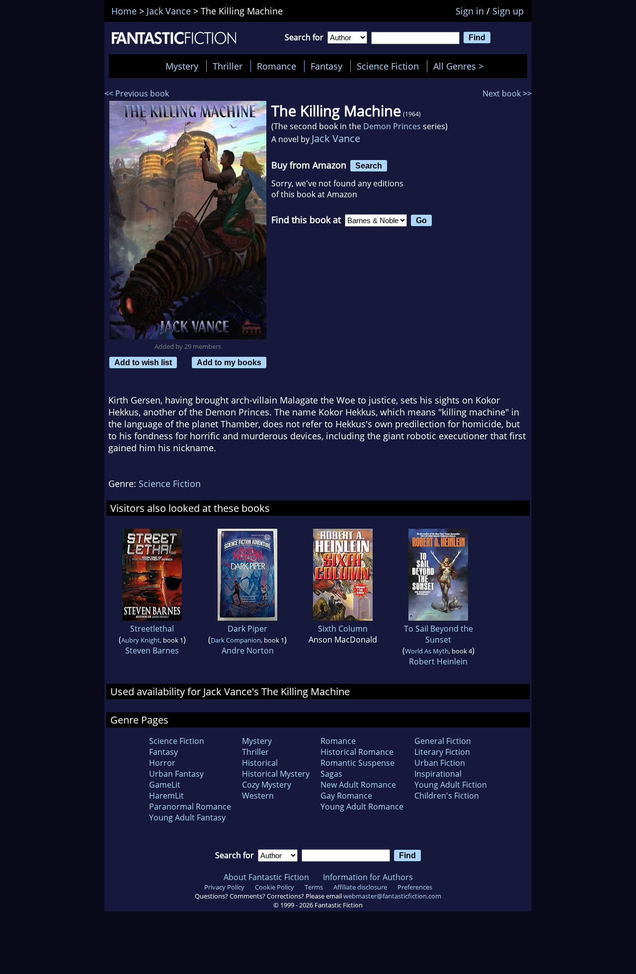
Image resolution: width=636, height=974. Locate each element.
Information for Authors (368, 877)
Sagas (331, 773)
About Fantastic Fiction (266, 877)
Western (258, 795)
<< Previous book (136, 93)
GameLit (164, 784)
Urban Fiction (439, 762)
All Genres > (460, 66)
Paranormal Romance (190, 806)
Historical (260, 762)
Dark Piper (247, 628)
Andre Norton (248, 650)
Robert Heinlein (438, 661)
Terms (314, 887)
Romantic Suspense (357, 762)
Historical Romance (357, 751)
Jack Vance (336, 138)
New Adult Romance (358, 784)
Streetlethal (152, 628)
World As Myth (427, 651)
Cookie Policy (274, 887)
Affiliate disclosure (360, 887)
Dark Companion (236, 640)
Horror (162, 762)
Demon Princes (392, 126)
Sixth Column (343, 628)
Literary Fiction (442, 751)
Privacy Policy (224, 887)
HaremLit (166, 795)
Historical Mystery (276, 773)
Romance (276, 66)
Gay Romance (346, 795)
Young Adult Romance (361, 806)
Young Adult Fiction (450, 784)
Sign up (508, 11)
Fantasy (326, 66)
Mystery (181, 66)
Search (368, 165)
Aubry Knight (140, 640)
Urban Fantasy (176, 773)
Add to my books (229, 362)
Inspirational (438, 773)
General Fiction (442, 740)
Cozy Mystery (266, 784)
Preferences (415, 887)
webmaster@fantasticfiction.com (392, 896)
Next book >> (507, 93)
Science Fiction (388, 66)
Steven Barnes (152, 650)
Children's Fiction (446, 795)
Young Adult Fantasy (187, 817)
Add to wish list (143, 362)
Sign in (470, 11)
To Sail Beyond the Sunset (438, 634)
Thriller (227, 66)
